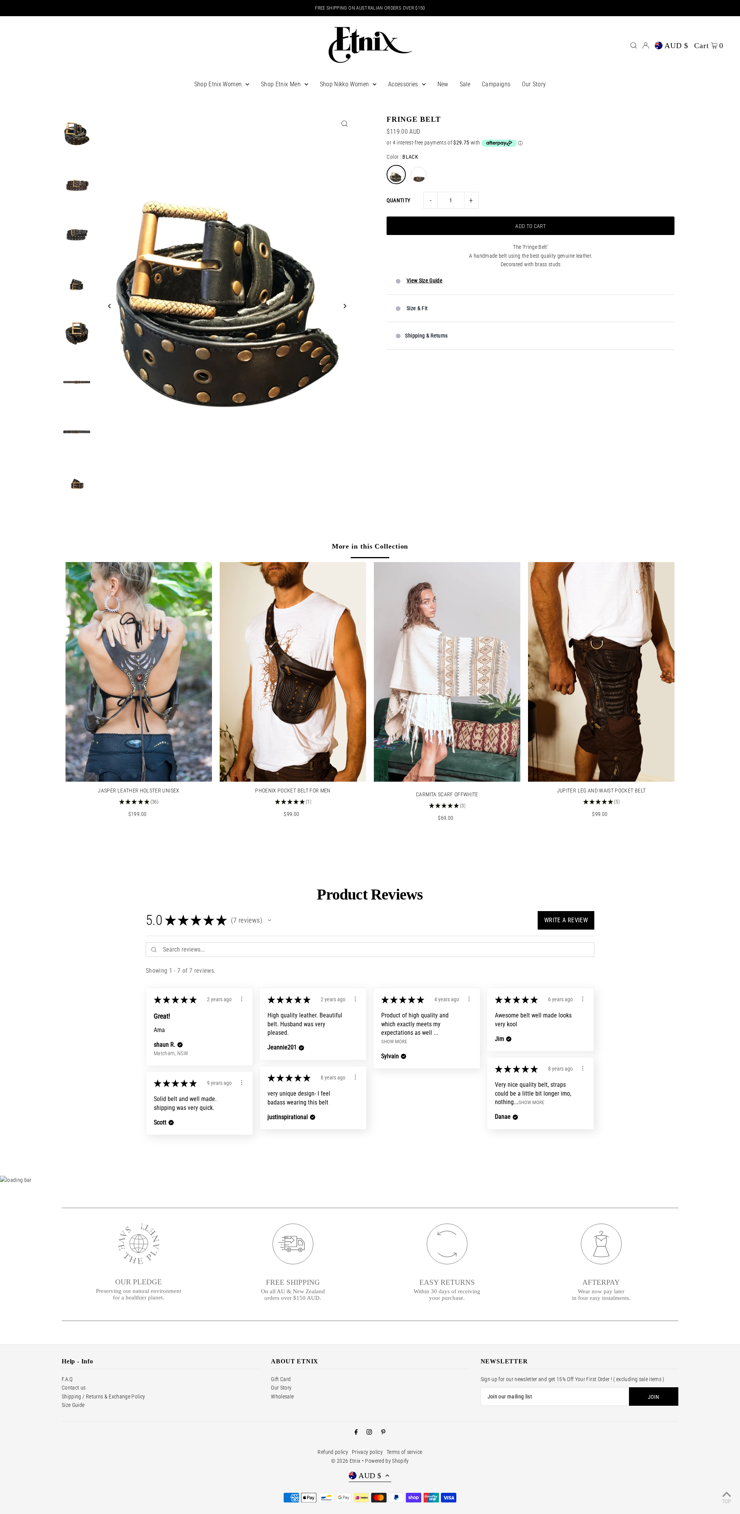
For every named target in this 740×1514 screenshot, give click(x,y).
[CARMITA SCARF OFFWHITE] (447, 672)
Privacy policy (367, 1452)
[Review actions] (241, 999)
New (442, 84)
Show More (394, 1041)
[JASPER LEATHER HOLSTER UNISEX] (139, 672)
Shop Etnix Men (281, 84)
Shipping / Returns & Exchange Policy (103, 1396)
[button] (269, 920)
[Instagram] (369, 1432)
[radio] (396, 174)
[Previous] (109, 306)
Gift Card (281, 1379)
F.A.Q (67, 1379)
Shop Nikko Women (344, 84)
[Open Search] (634, 45)
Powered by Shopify (387, 1461)
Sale (465, 84)
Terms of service (404, 1452)
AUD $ (676, 45)
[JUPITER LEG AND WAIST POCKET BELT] (601, 672)
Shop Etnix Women (218, 84)
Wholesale (282, 1396)
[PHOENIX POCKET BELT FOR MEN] (293, 672)
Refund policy (333, 1452)
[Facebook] (356, 1432)
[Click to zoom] (344, 124)
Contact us (74, 1388)
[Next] (344, 306)
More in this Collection (370, 546)
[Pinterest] (383, 1432)
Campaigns (496, 84)
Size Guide (73, 1405)
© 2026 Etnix (345, 1461)
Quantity (398, 200)
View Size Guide (424, 280)
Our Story (534, 84)
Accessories (403, 84)
